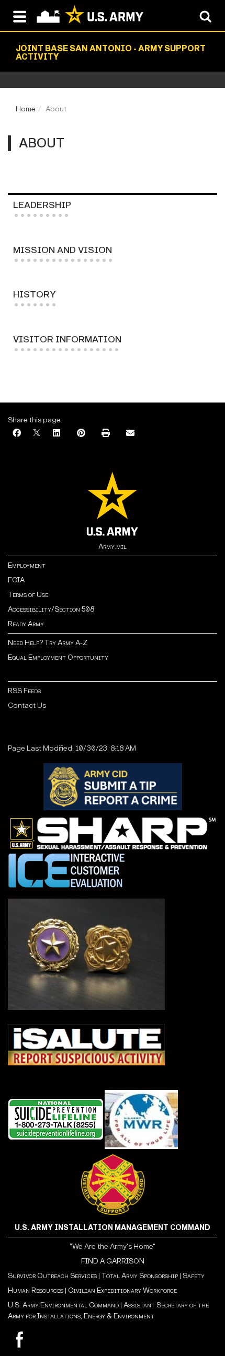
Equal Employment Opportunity (58, 657)
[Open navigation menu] (19, 15)
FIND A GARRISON (112, 1261)
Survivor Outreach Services (52, 1275)
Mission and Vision (62, 250)
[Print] (106, 433)
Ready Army (26, 623)
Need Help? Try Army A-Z (47, 642)
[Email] (130, 433)
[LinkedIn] (56, 433)
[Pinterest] (81, 433)
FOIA (16, 580)
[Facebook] (17, 433)
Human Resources (35, 1290)
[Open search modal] (205, 15)
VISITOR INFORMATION (67, 339)
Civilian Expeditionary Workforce (122, 1290)
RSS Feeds (24, 690)
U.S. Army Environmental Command (63, 1305)
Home (26, 109)
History (34, 294)
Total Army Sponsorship (140, 1275)
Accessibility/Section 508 (51, 609)
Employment (27, 565)
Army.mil (112, 546)
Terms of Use (28, 594)
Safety (194, 1275)
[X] (36, 433)
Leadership (42, 205)
